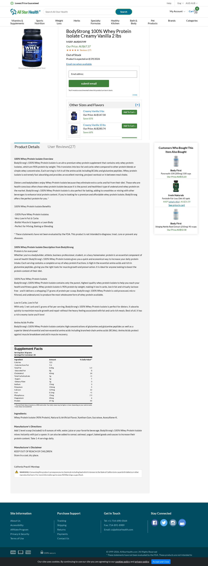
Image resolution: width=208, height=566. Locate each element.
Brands (172, 20)
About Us (15, 520)
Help (169, 3)
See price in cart (177, 205)
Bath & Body (133, 22)
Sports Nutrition (40, 22)
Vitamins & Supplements (17, 22)
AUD (190, 3)
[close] (135, 95)
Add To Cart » (129, 112)
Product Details (27, 146)
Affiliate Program (19, 529)
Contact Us (63, 538)
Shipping (61, 525)
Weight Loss (59, 22)
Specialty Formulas (95, 22)
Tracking (61, 520)
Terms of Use (17, 538)
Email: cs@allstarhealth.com (118, 529)
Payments (62, 533)
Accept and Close (161, 561)
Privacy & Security (19, 533)
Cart (193, 11)
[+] (137, 104)
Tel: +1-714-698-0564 (115, 520)
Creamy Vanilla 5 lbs (93, 111)
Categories (192, 20)
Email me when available (79, 64)
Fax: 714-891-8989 (114, 525)
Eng (179, 3)
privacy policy (142, 561)
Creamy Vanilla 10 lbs (94, 124)
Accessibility (16, 525)
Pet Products (152, 22)
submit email (89, 83)
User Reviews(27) (61, 146)
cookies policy (122, 561)
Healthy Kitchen (115, 22)
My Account (176, 11)
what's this (174, 201)
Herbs (77, 20)
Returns (61, 529)
